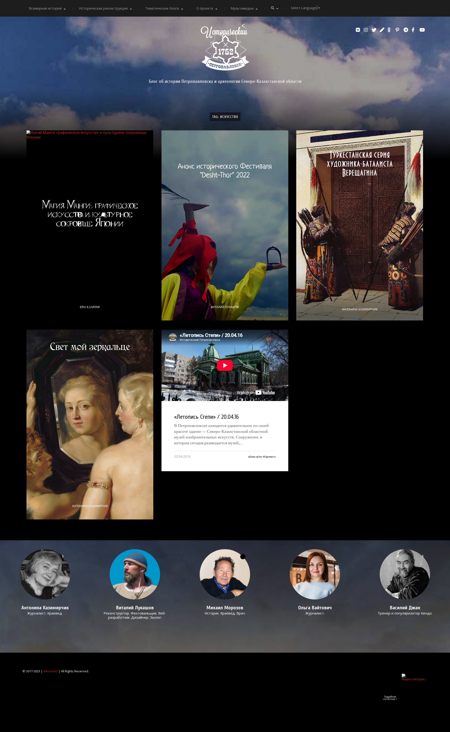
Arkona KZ (50, 671)
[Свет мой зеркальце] (89, 424)
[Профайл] (135, 574)
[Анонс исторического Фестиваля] (224, 225)
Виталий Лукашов (225, 307)
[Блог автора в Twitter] (374, 30)
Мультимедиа (242, 8)
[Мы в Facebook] (414, 30)
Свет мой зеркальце (90, 346)
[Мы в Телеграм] (406, 30)
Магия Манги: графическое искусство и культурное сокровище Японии (90, 213)
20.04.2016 (182, 456)
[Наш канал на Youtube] (422, 30)
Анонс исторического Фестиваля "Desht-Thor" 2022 (225, 171)
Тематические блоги (162, 8)
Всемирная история (45, 8)
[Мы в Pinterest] (398, 30)
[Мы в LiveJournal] (382, 30)
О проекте (204, 8)
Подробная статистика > (390, 697)
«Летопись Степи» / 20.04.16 (206, 416)
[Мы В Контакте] (358, 30)
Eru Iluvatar (90, 307)
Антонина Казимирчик (360, 309)
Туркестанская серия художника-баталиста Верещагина (360, 163)
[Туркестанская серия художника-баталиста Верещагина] (359, 225)
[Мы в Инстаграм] (366, 30)
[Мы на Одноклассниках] (390, 30)
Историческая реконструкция (103, 8)
